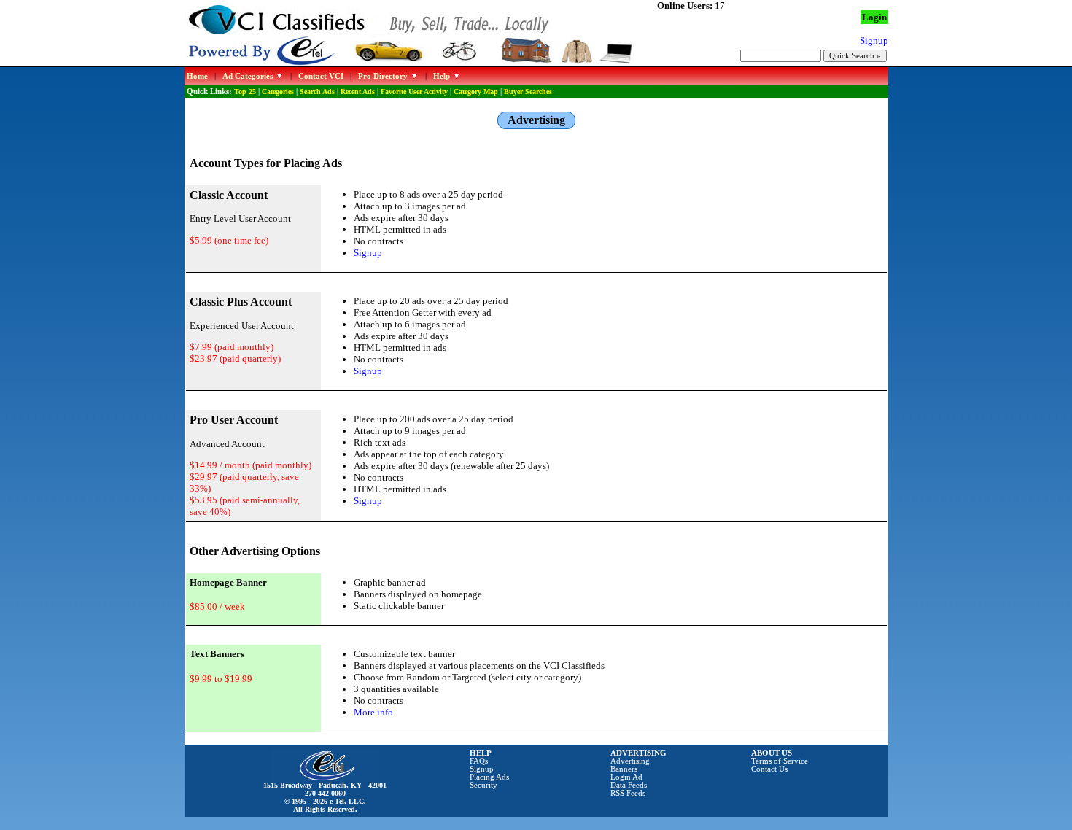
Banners (623, 769)
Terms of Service (779, 761)
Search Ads (317, 92)
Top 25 (245, 92)
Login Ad (626, 777)
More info (373, 712)
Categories (278, 92)
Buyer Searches (528, 92)
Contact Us (769, 769)
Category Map (476, 92)
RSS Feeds (627, 793)
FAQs (479, 761)
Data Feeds (628, 785)
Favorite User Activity (414, 92)
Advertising (630, 761)
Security (483, 785)
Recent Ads (358, 92)
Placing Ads (489, 777)
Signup (368, 252)
